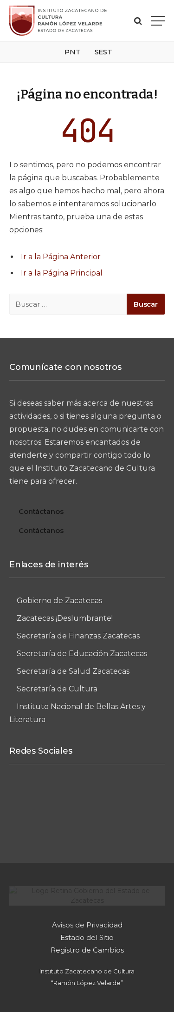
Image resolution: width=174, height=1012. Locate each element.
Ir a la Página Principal (62, 273)
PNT (72, 51)
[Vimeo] (104, 794)
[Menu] (158, 20)
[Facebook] (35, 794)
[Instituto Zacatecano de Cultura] (58, 20)
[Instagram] (70, 794)
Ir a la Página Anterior (61, 256)
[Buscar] (138, 20)
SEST (103, 51)
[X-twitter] (138, 794)
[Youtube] (87, 825)
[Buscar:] (68, 304)
